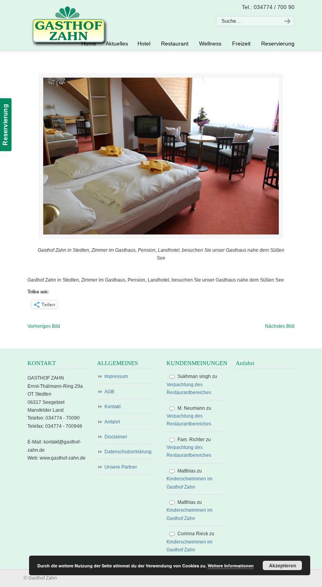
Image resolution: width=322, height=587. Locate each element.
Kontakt (112, 406)
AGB (109, 391)
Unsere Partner (120, 467)
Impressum (116, 376)
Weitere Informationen (231, 566)
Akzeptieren (282, 565)
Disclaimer (115, 437)
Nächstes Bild (280, 326)
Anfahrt (112, 422)
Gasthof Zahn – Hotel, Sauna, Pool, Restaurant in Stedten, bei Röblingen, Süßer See (68, 25)
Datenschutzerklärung (128, 451)
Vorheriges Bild (43, 326)
